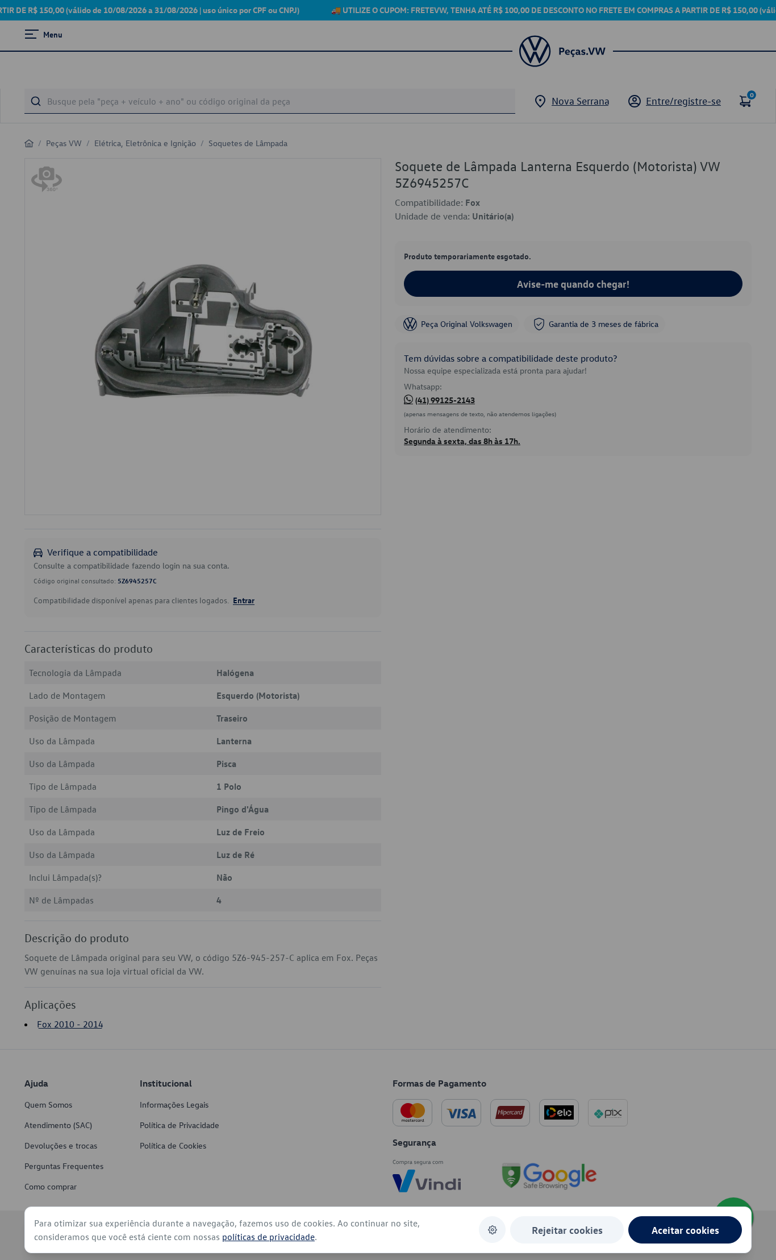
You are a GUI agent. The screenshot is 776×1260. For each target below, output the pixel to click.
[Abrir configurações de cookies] (492, 1229)
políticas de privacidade (268, 1236)
